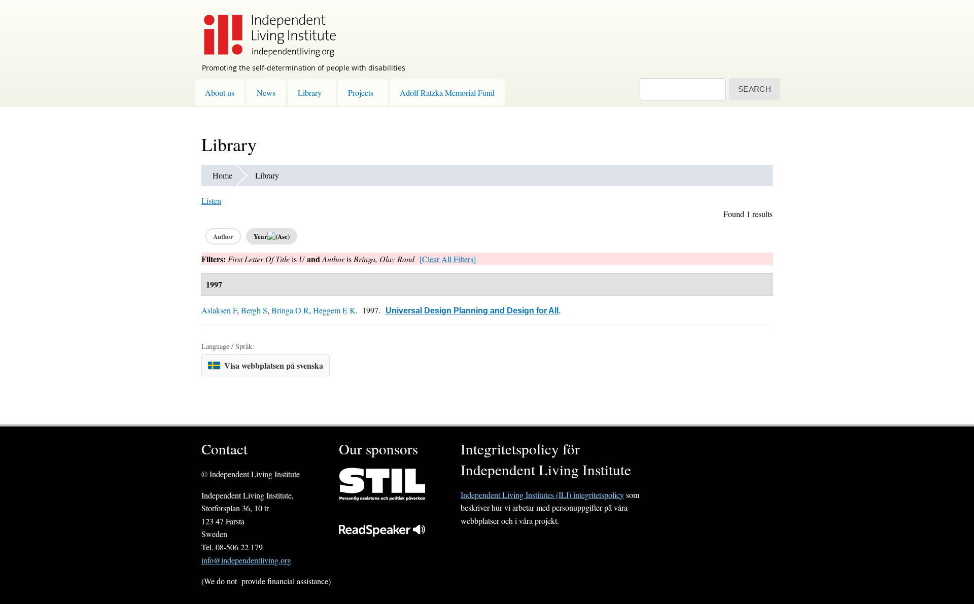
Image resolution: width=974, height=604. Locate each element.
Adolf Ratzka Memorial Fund (447, 92)
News (266, 92)
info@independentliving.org (246, 560)
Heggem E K (334, 310)
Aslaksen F (219, 310)
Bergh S (254, 310)
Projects (360, 92)
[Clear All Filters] (448, 259)
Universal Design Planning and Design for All (472, 310)
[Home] (265, 28)
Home (222, 175)
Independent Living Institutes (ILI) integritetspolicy (542, 494)
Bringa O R (290, 310)
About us (219, 92)
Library (310, 92)
